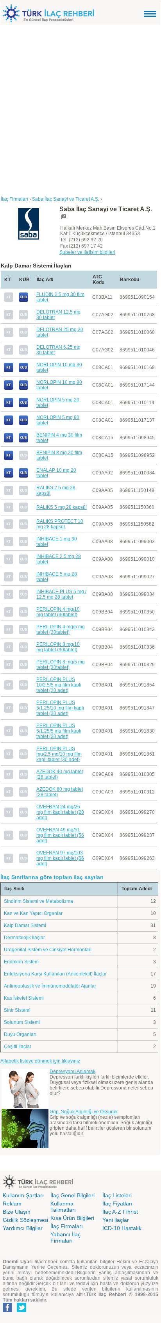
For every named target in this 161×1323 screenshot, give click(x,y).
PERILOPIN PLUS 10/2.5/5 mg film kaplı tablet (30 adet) (58, 685)
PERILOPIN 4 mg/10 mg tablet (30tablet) (58, 611)
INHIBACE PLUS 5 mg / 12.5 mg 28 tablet (61, 594)
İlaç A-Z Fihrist (120, 1212)
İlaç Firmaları (66, 1226)
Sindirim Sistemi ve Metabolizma (38, 901)
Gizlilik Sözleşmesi (25, 1220)
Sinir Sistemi (17, 1010)
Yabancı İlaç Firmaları (65, 1237)
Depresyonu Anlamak (72, 1071)
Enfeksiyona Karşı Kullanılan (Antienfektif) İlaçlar (55, 974)
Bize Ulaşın (16, 1212)
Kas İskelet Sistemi (24, 998)
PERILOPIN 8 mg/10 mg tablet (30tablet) (58, 647)
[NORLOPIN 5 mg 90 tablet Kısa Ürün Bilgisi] (23, 423)
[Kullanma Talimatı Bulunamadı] (8, 300)
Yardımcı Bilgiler (23, 1228)
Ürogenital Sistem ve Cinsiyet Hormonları (47, 949)
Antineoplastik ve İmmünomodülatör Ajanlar (50, 986)
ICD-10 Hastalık (121, 1228)
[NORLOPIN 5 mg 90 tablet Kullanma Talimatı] (8, 423)
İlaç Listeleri (117, 1195)
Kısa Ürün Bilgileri (72, 1218)
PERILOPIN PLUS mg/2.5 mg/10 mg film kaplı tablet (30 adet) (59, 754)
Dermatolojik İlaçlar (24, 937)
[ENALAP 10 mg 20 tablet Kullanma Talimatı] (8, 476)
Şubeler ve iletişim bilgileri (87, 252)
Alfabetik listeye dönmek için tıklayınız (40, 1061)
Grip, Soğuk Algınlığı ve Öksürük (84, 1111)
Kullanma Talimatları (63, 1206)
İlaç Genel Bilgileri (72, 1195)
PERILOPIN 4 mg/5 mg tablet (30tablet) (60, 629)
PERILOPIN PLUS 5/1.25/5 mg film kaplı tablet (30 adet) (58, 731)
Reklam (12, 1203)
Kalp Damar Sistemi (25, 925)
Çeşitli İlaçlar (17, 1046)
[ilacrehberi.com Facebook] (7, 1310)
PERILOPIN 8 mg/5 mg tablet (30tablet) (60, 664)
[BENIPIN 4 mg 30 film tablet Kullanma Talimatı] (8, 441)
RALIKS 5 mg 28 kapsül (61, 507)
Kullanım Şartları (23, 1195)
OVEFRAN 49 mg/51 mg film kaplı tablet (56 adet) (60, 835)
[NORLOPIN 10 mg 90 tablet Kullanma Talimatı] (8, 388)
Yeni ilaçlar (115, 1220)
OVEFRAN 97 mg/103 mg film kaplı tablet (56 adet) (60, 858)
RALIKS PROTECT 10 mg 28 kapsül (59, 524)
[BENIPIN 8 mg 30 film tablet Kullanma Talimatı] (8, 458)
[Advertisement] (80, 109)
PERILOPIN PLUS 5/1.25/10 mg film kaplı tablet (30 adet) (60, 708)
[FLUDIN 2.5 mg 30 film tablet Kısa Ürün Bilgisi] (23, 300)
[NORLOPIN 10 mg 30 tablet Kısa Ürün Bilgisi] (23, 370)
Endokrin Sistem (21, 962)
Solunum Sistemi (22, 1022)
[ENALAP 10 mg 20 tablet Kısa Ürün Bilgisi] (23, 476)
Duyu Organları (20, 1034)
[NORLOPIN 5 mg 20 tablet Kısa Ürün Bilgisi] (23, 405)
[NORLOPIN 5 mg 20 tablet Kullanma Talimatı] (8, 405)
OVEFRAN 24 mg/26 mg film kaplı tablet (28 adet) (60, 812)
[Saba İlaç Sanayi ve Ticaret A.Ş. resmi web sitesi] (63, 218)
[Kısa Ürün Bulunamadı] (23, 318)
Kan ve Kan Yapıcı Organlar (33, 913)
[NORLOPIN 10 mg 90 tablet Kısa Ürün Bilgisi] (23, 388)
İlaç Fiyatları (117, 1203)
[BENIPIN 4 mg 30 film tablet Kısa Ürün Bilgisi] (23, 441)
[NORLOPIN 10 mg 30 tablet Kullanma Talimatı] (8, 370)
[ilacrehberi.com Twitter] (21, 1310)
